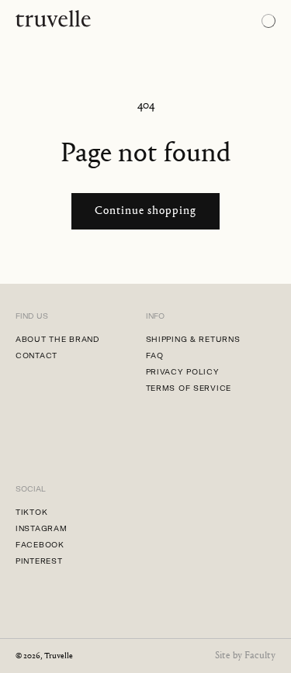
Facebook (40, 544)
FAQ (155, 355)
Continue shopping (145, 211)
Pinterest (39, 561)
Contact (36, 355)
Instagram (41, 528)
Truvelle (58, 656)
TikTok (31, 512)
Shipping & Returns (193, 339)
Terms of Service (189, 388)
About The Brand (58, 339)
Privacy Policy (183, 372)
